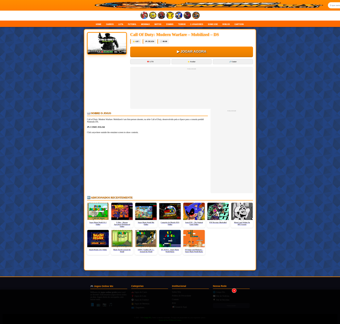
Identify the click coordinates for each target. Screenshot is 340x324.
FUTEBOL (132, 24)
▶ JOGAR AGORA (191, 51)
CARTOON (239, 24)
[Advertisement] (170, 306)
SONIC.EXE (213, 24)
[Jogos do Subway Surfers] (196, 16)
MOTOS (157, 24)
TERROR (182, 24)
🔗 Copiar (233, 62)
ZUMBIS (169, 24)
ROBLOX (226, 24)
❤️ (150, 62)
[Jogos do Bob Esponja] (152, 16)
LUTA (120, 24)
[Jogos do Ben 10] (187, 16)
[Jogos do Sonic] (178, 16)
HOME (98, 24)
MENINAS (145, 24)
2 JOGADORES (196, 24)
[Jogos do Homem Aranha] (161, 16)
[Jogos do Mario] (144, 16)
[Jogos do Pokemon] (170, 16)
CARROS (110, 24)
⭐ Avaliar (192, 62)
